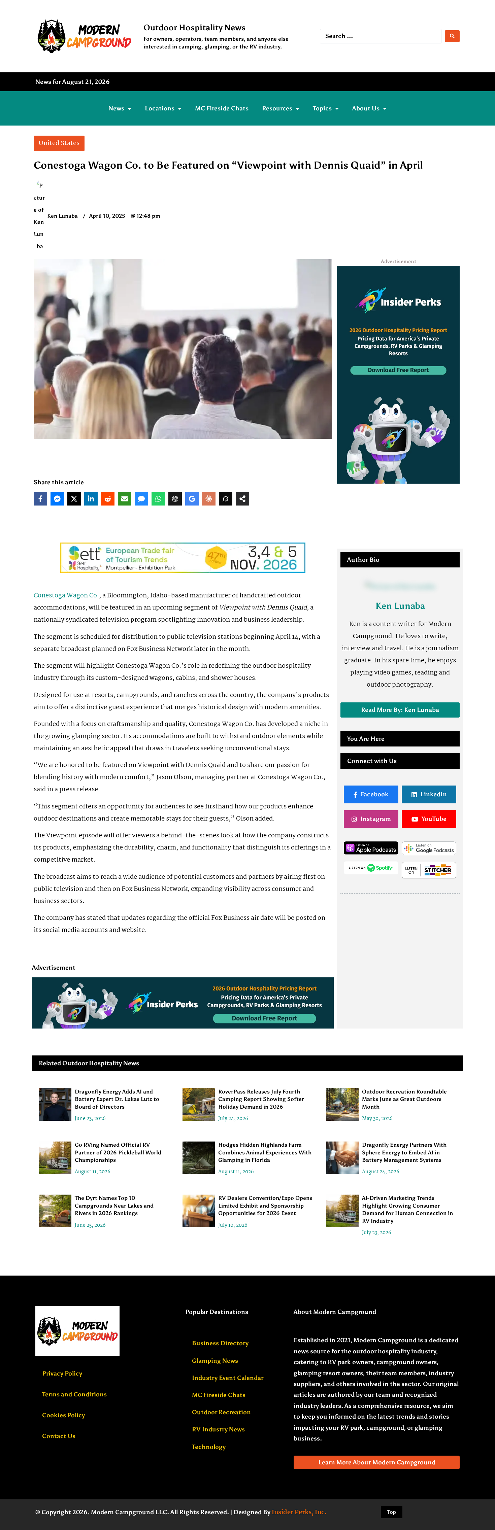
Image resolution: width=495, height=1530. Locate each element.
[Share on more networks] (242, 499)
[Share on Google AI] (192, 499)
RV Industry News (218, 1429)
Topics (322, 108)
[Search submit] (452, 36)
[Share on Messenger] (57, 499)
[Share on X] (74, 499)
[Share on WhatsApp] (158, 499)
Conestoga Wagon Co (65, 596)
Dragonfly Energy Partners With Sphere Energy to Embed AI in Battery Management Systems (404, 1152)
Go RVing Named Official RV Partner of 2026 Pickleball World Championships (118, 1152)
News (116, 108)
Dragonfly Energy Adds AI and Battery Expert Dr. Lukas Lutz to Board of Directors (117, 1099)
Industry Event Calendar (227, 1378)
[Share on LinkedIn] (91, 499)
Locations (159, 108)
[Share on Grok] (225, 499)
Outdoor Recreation (221, 1412)
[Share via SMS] (141, 499)
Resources (277, 108)
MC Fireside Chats (222, 108)
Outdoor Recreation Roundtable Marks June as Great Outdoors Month (404, 1099)
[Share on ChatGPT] (175, 499)
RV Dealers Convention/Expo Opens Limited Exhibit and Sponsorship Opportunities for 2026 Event (265, 1206)
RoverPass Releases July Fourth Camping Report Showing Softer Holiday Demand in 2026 (261, 1099)
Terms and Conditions (74, 1394)
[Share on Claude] (209, 499)
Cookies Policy (63, 1415)
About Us (366, 108)
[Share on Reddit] (107, 499)
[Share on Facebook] (40, 499)
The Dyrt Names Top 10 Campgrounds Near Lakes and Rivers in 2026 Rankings (114, 1206)
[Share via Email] (124, 499)
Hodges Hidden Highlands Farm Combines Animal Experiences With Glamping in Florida (264, 1152)
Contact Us (58, 1436)
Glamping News (215, 1360)
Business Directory (220, 1343)
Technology (209, 1447)
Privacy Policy (62, 1373)
